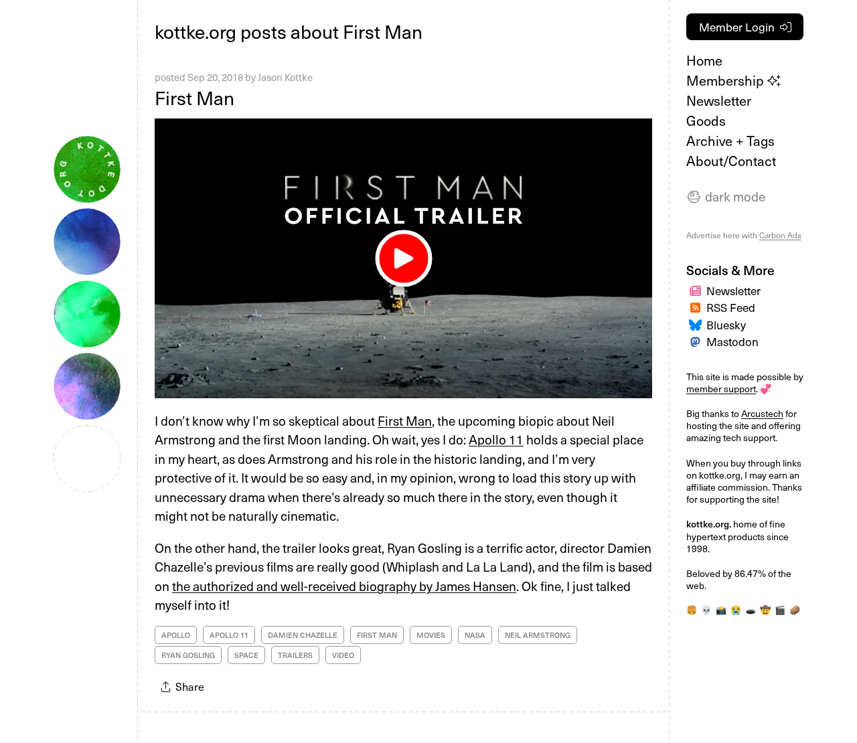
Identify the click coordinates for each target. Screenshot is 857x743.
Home (704, 60)
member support (721, 389)
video (343, 655)
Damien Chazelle (302, 635)
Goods (706, 120)
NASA (475, 635)
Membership (726, 80)
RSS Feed (730, 307)
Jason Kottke (285, 77)
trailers (295, 655)
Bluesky (726, 324)
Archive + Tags (730, 141)
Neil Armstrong (537, 635)
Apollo (175, 635)
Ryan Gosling (188, 655)
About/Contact (731, 161)
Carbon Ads (780, 235)
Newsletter (718, 100)
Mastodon (732, 341)
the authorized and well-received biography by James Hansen (344, 585)
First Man (194, 97)
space (246, 655)
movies (430, 635)
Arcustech (762, 413)
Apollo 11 (496, 439)
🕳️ (750, 609)
